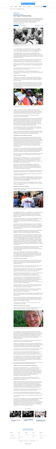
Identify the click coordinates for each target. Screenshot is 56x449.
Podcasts (24, 6)
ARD (22, 441)
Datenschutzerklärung (25, 440)
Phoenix (27, 441)
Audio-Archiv (29, 6)
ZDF (24, 441)
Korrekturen (41, 437)
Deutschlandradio (21, 1)
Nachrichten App (20, 437)
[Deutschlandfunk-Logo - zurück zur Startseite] (28, 4)
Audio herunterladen (23, 25)
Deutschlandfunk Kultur (27, 1)
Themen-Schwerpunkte (13, 438)
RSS (33, 437)
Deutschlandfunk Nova (34, 1)
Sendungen (15, 6)
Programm (20, 6)
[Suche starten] (41, 6)
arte (29, 441)
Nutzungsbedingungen (32, 440)
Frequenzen (19, 438)
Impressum (37, 440)
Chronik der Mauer (33, 441)
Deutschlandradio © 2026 (28, 443)
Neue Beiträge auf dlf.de (13, 437)
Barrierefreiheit (42, 438)
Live (45, 6)
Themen (11, 6)
